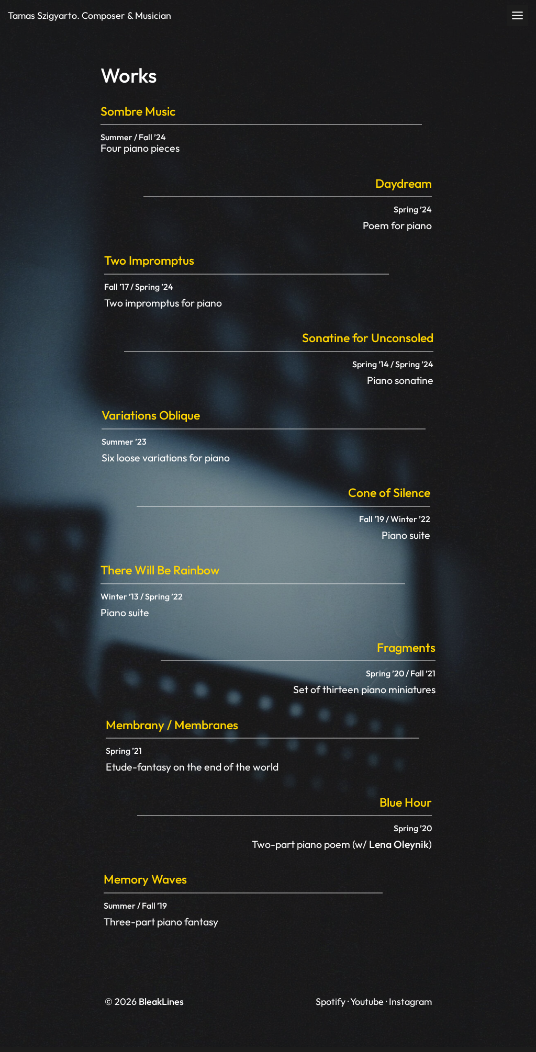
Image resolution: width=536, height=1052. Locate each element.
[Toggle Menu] (517, 15)
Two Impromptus (149, 260)
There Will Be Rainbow (159, 570)
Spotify (330, 1002)
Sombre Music (137, 111)
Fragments (406, 647)
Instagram (410, 1002)
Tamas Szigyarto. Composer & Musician (89, 15)
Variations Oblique (151, 415)
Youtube (367, 1002)
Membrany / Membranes (172, 724)
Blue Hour (405, 802)
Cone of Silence (389, 492)
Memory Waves (145, 879)
